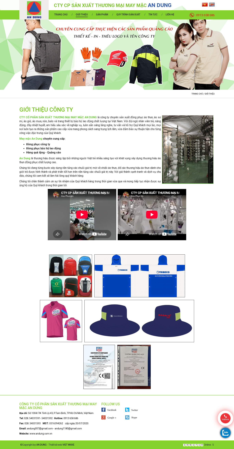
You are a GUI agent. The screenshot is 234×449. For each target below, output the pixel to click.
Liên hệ (170, 14)
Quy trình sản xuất (128, 14)
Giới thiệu (82, 14)
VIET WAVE (68, 444)
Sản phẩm (102, 14)
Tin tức (153, 14)
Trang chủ (60, 14)
